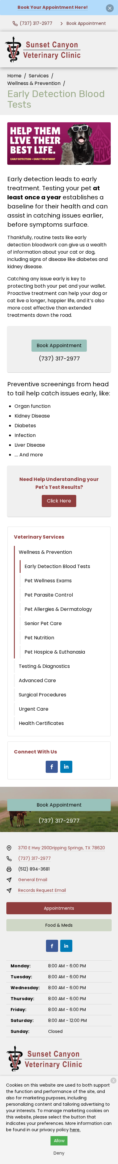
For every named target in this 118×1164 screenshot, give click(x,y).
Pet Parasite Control (49, 594)
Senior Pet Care (43, 623)
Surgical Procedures (42, 694)
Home (14, 75)
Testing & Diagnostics (44, 666)
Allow (59, 1141)
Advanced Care (37, 680)
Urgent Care (33, 709)
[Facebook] (52, 767)
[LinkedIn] (66, 767)
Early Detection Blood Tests (57, 566)
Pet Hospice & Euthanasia (55, 651)
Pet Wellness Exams (48, 580)
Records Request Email (42, 890)
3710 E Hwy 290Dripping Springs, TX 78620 (61, 848)
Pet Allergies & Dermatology (58, 609)
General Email (32, 880)
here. (75, 1130)
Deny (59, 1153)
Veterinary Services (39, 536)
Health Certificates (41, 723)
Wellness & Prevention (34, 83)
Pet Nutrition (39, 637)
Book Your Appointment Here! (53, 7)
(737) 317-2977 (59, 358)
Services (39, 75)
